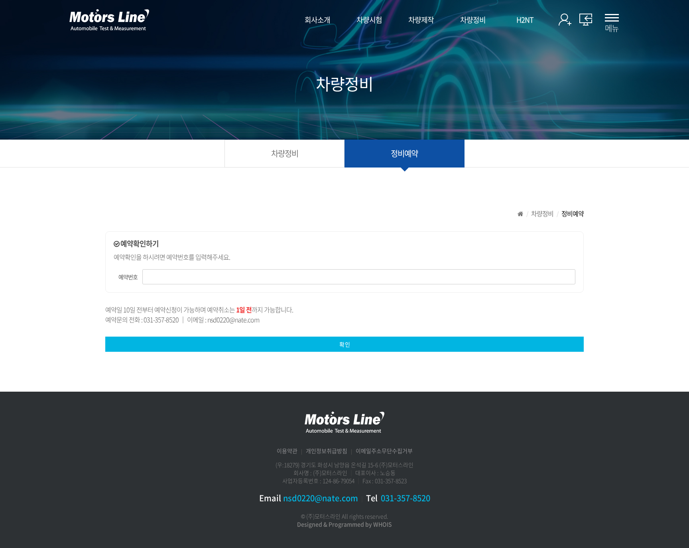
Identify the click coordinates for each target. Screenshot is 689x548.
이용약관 (287, 451)
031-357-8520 (405, 498)
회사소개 (317, 20)
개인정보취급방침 (326, 451)
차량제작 (421, 20)
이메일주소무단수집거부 (384, 451)
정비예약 (404, 153)
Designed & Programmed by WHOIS (344, 524)
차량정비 (473, 20)
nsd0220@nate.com (320, 498)
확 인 (344, 344)
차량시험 (369, 20)
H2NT (524, 20)
